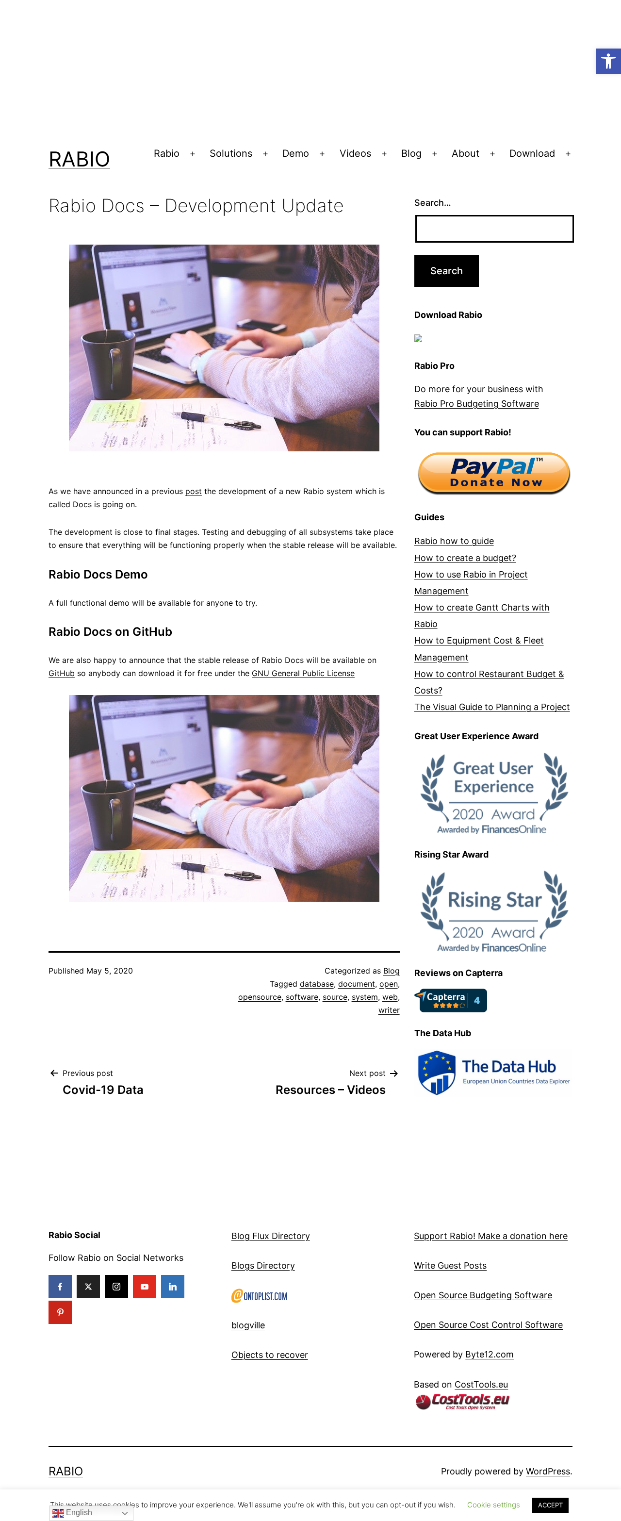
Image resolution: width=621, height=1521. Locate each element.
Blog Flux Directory (270, 1236)
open (388, 984)
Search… (432, 203)
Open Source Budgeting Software (483, 1295)
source (335, 997)
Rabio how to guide (454, 541)
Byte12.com (489, 1354)
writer (389, 1010)
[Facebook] (60, 1286)
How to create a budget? (465, 558)
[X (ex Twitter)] (88, 1286)
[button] (608, 61)
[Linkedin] (172, 1286)
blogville (248, 1325)
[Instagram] (116, 1286)
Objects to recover (269, 1355)
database (317, 984)
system (365, 997)
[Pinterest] (60, 1312)
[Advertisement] (291, 68)
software (302, 997)
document (356, 984)
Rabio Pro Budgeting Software (476, 403)
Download (532, 153)
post (193, 491)
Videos (355, 153)
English (78, 1512)
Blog (411, 153)
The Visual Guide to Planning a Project (492, 707)
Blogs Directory (263, 1265)
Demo (295, 153)
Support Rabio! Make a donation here (491, 1236)
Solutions (231, 153)
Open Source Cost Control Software (488, 1325)
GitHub (62, 673)
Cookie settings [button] (493, 1504)
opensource (259, 997)
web (390, 997)
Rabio (79, 159)
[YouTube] (144, 1286)
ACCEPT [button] (550, 1505)
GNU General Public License (303, 673)
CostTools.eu (481, 1384)
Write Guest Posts (450, 1265)
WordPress (548, 1471)
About (465, 153)
